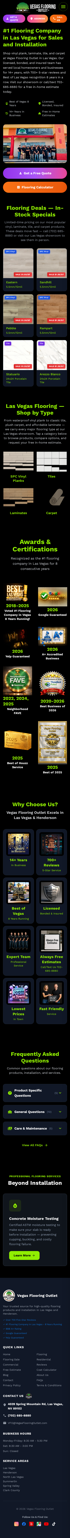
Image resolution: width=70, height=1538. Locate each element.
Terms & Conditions (49, 1385)
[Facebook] (24, 1524)
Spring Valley (11, 1485)
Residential (44, 1359)
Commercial (10, 1364)
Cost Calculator (47, 1369)
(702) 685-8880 (19, 1415)
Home (6, 1354)
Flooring (42, 1354)
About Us (42, 1374)
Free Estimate (12, 1369)
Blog (5, 1374)
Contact (8, 1380)
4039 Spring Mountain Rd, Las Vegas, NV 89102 (35, 1406)
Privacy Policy (12, 1385)
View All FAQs (35, 1145)
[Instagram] (16, 1524)
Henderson (10, 1472)
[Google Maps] (39, 1524)
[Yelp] (31, 1524)
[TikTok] (54, 1524)
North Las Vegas (13, 1476)
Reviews (42, 1364)
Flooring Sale (11, 1359)
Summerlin (10, 1481)
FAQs (40, 1380)
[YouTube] (46, 1524)
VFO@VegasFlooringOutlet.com (27, 1422)
